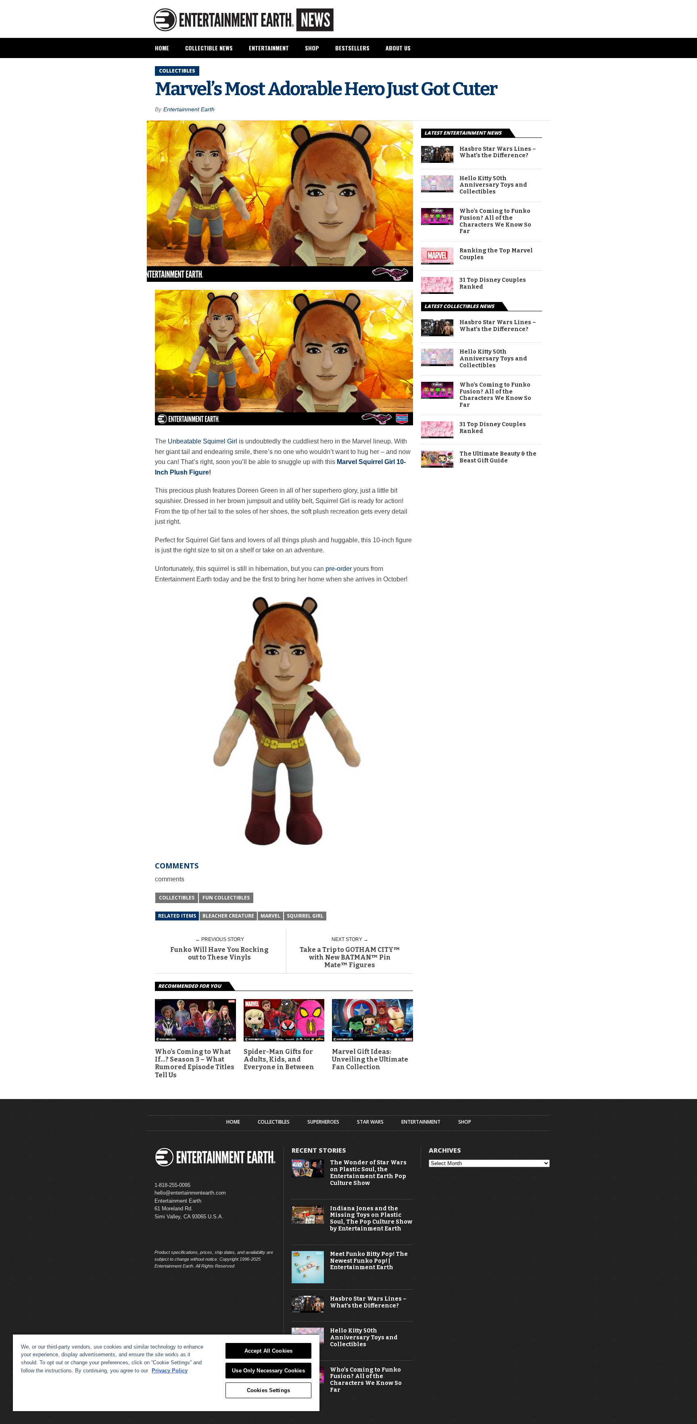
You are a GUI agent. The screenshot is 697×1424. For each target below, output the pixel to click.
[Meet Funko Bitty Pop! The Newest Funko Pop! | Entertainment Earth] (308, 1281)
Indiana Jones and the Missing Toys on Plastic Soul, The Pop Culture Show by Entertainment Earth (371, 1218)
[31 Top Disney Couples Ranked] (437, 291)
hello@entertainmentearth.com (190, 1193)
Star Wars (370, 1122)
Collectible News (209, 48)
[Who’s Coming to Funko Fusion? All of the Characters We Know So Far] (437, 222)
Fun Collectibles (226, 897)
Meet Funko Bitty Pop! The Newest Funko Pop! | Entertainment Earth (369, 1261)
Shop (312, 48)
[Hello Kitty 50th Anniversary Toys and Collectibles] (437, 190)
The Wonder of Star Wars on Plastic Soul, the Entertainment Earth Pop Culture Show (368, 1173)
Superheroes (323, 1122)
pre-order (338, 568)
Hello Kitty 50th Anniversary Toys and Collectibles (493, 185)
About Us (398, 48)
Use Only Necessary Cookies (268, 1371)
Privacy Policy (170, 1371)
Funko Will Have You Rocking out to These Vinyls (219, 953)
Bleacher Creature (228, 915)
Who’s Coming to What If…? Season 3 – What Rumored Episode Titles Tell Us (194, 1063)
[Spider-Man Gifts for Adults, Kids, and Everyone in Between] (284, 1039)
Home (162, 48)
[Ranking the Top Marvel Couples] (437, 262)
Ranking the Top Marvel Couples (496, 254)
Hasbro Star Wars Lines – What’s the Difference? (497, 152)
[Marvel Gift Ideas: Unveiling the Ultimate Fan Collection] (372, 1039)
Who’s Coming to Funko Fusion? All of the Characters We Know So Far (495, 221)
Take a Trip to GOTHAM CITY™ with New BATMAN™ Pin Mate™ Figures (350, 957)
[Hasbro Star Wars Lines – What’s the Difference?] (437, 160)
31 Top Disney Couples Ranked (492, 283)
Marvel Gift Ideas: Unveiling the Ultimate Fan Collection (370, 1059)
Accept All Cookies (268, 1351)
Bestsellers (352, 48)
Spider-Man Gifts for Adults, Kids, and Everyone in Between (279, 1059)
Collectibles (176, 897)
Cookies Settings (268, 1390)
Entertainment (269, 48)
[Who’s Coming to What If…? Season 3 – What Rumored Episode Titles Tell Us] (195, 1039)
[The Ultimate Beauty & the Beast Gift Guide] (437, 465)
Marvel (270, 915)
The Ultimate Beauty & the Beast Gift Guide (497, 457)
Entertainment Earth (189, 109)
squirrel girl (305, 915)
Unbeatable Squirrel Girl (202, 441)
